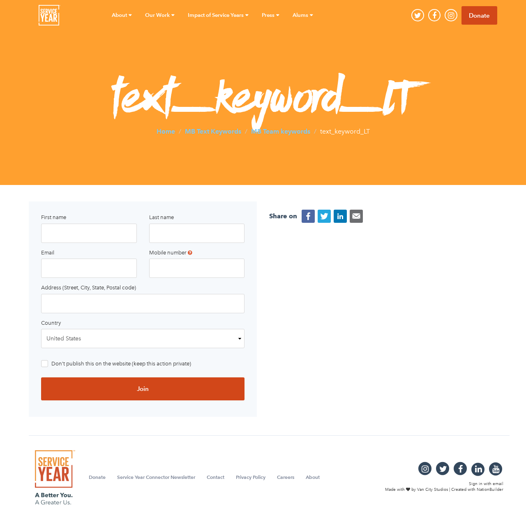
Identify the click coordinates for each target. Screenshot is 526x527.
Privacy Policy (250, 477)
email (498, 483)
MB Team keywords (280, 131)
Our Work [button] (158, 15)
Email (47, 253)
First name (53, 217)
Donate (479, 15)
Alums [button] (301, 15)
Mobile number (168, 253)
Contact (215, 477)
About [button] (120, 15)
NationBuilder (490, 489)
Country (51, 323)
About (313, 477)
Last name (161, 217)
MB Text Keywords (213, 131)
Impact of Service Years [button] (216, 15)
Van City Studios (432, 489)
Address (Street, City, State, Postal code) (88, 287)
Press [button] (269, 15)
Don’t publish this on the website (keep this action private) (121, 364)
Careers (285, 477)
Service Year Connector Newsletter (156, 477)
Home (166, 131)
